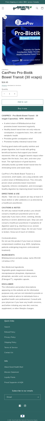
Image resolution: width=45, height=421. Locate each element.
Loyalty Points (9, 377)
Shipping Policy (10, 342)
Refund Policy (9, 332)
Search (7, 327)
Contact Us (8, 352)
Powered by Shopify (32, 420)
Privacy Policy (10, 337)
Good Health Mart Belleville (19, 420)
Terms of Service (11, 347)
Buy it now (22, 108)
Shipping (4, 85)
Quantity (5, 89)
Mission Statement (11, 372)
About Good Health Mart (13, 367)
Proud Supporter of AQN (13, 382)
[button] (2, 8)
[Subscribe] (38, 397)
